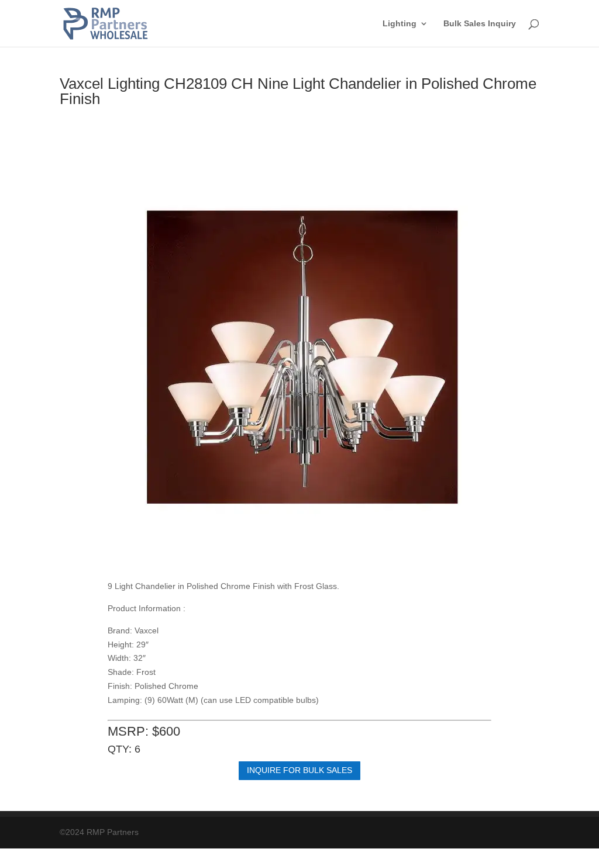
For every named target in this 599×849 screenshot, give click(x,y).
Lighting (399, 23)
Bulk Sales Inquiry (479, 23)
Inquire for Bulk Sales (299, 770)
